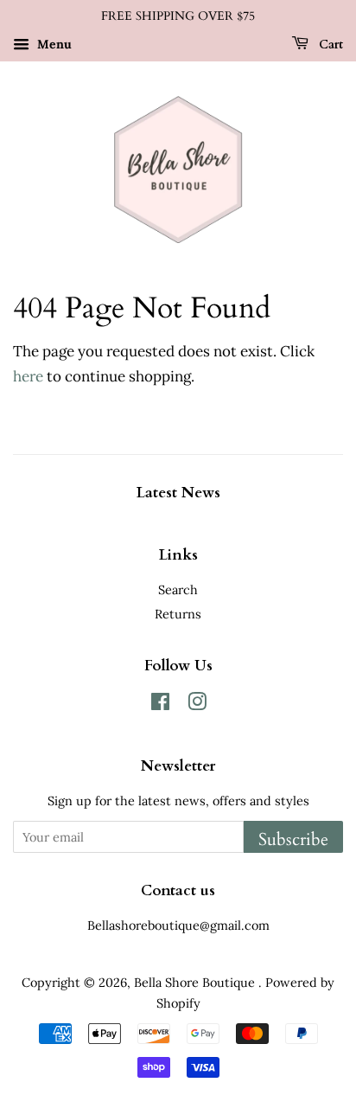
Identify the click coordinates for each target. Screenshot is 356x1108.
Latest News (178, 493)
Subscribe (293, 839)
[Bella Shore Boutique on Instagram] (197, 704)
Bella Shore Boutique (196, 982)
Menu (53, 44)
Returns (178, 613)
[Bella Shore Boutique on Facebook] (160, 704)
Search (178, 589)
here (28, 376)
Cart (329, 44)
